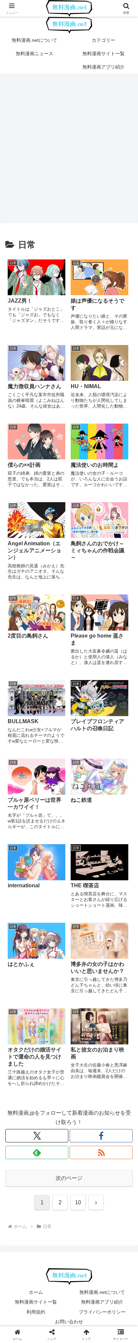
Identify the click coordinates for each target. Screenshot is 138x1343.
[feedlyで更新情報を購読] (36, 1152)
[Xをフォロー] (36, 1135)
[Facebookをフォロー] (101, 1135)
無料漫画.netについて (102, 1292)
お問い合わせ (69, 1321)
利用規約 (35, 1312)
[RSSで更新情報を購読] (101, 1152)
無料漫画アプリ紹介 (102, 1302)
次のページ (69, 1178)
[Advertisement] (69, 150)
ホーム (36, 1292)
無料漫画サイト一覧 (36, 1302)
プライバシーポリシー (102, 1312)
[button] (124, 1001)
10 (78, 1202)
